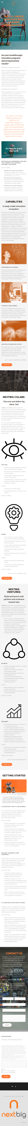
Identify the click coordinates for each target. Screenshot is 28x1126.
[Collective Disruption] (15, 1086)
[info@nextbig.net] (12, 1086)
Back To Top (14, 1093)
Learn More (6, 364)
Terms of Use (24, 1122)
